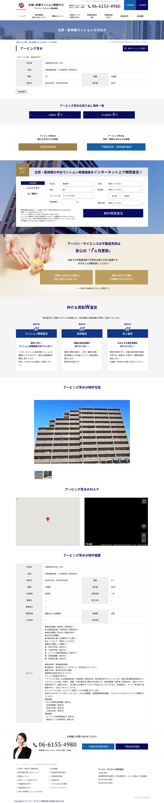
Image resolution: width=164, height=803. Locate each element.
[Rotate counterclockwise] (142, 526)
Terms (135, 544)
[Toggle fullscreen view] (144, 501)
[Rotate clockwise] (146, 526)
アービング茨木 (52, 42)
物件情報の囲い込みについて (29, 772)
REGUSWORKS (146, 797)
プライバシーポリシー (59, 787)
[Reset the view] (144, 526)
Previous (30, 431)
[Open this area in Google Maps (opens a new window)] (89, 544)
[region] (116, 522)
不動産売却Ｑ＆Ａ (24, 787)
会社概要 (54, 768)
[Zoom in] (143, 535)
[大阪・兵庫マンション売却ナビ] (40, 6)
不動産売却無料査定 (58, 772)
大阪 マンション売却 (21, 42)
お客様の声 (55, 780)
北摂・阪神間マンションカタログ (38, 42)
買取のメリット (24, 776)
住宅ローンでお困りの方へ (28, 780)
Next (133, 431)
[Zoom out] (143, 540)
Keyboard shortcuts (106, 544)
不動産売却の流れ (24, 784)
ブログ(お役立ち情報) (59, 784)
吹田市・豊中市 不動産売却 (28, 768)
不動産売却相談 (57, 776)
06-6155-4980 (106, 6)
